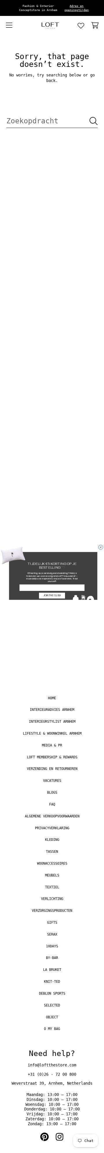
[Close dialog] (101, 547)
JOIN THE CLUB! (52, 595)
